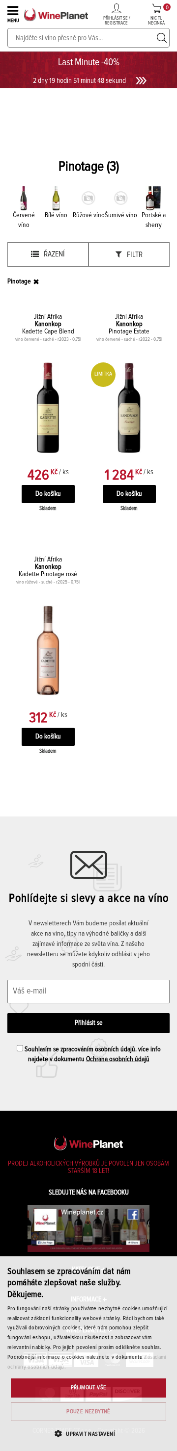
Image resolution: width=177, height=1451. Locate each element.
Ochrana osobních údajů (117, 1059)
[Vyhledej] (162, 37)
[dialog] (88, 1353)
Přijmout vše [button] (89, 1388)
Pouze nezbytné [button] (88, 1412)
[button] (88, 1433)
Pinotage (19, 281)
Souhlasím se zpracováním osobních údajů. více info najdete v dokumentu (92, 1054)
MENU (13, 20)
